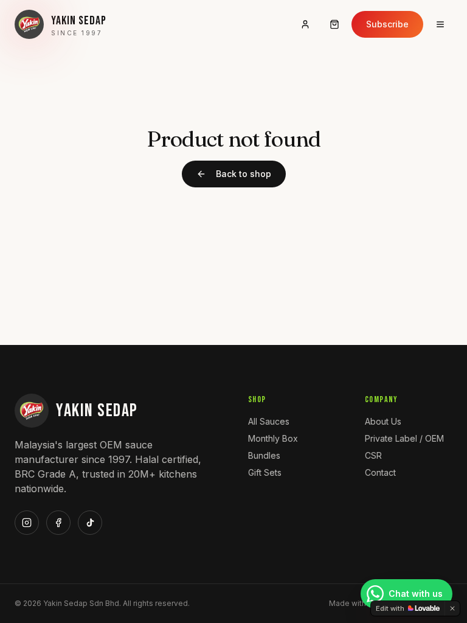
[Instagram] (27, 522)
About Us (383, 421)
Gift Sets (265, 472)
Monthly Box (273, 438)
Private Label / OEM (404, 438)
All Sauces (268, 421)
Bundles (264, 455)
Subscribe (387, 24)
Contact (380, 472)
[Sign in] (305, 24)
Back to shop (243, 174)
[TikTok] (90, 522)
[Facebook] (58, 522)
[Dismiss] (452, 608)
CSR (373, 455)
